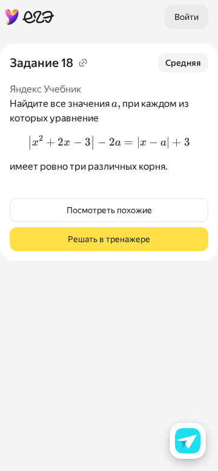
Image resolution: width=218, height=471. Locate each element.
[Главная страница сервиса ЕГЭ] (29, 17)
